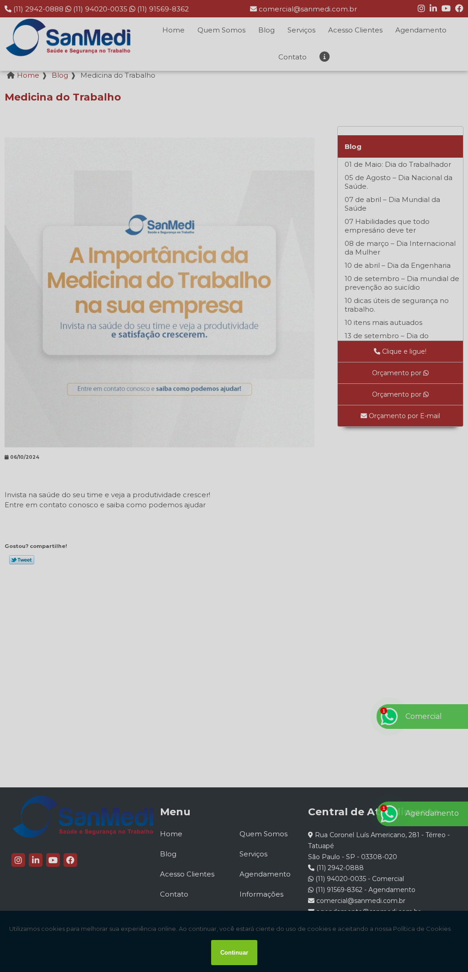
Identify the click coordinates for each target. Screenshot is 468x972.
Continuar (234, 952)
